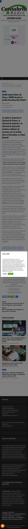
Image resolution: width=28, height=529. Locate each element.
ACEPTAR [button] (10, 273)
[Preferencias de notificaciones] (2, 526)
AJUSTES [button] (4, 273)
